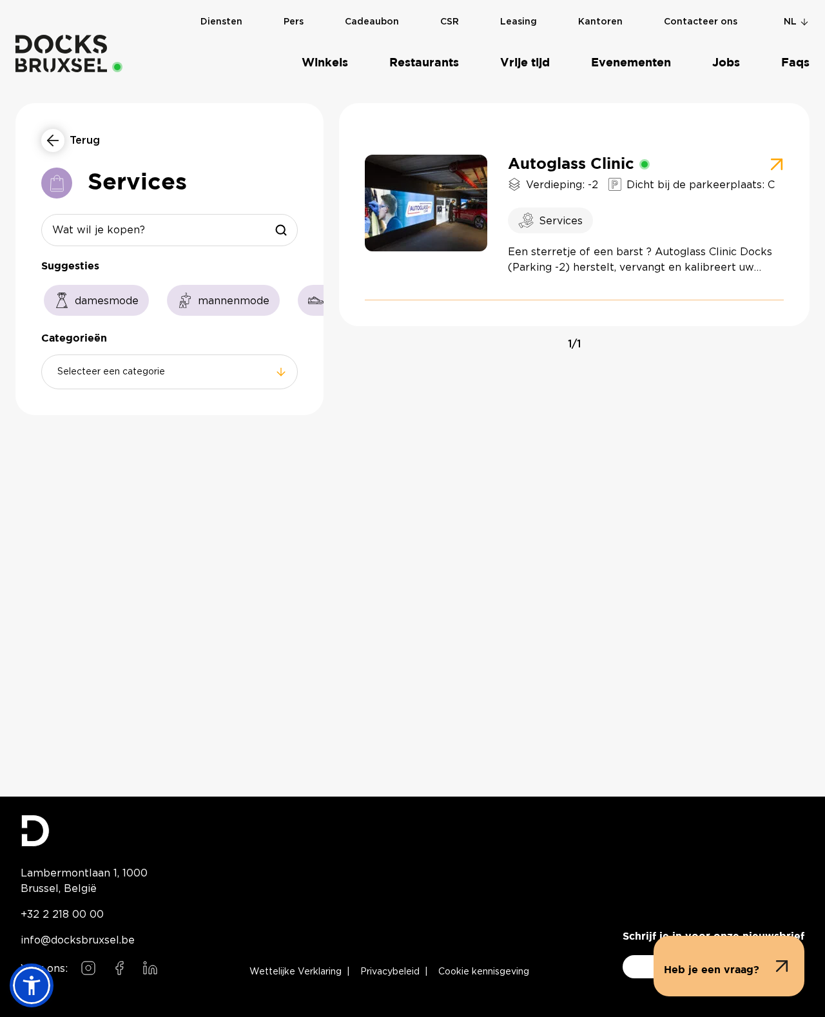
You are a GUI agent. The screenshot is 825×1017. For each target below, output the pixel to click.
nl (790, 21)
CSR (449, 21)
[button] (729, 966)
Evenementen (631, 63)
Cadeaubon (372, 21)
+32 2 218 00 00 (62, 914)
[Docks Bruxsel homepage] (90, 831)
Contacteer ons (700, 21)
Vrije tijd (525, 63)
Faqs (795, 63)
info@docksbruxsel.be (78, 939)
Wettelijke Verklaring (295, 971)
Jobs (726, 63)
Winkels (325, 63)
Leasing (518, 21)
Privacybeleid (390, 971)
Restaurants (424, 63)
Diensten (221, 21)
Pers (294, 21)
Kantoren (600, 21)
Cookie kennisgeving (483, 971)
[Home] (61, 53)
